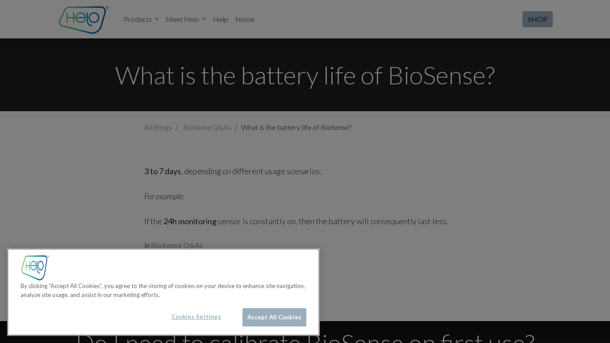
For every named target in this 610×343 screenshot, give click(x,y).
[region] (163, 292)
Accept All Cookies (274, 317)
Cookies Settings (196, 316)
